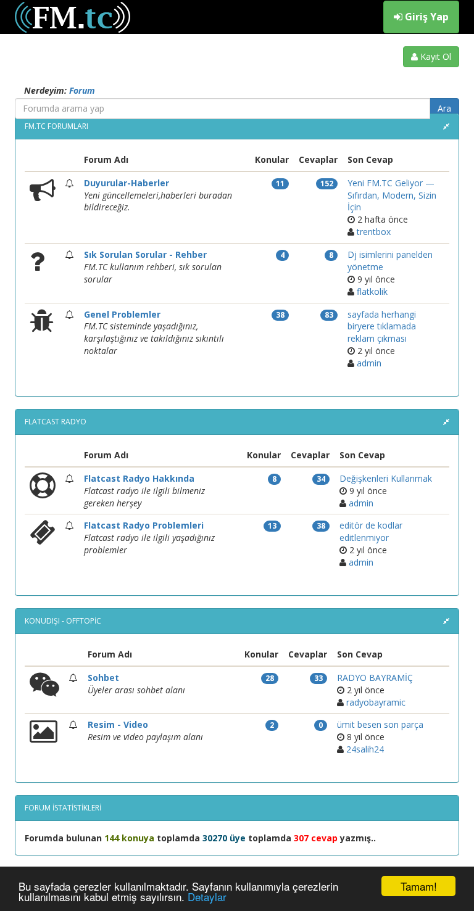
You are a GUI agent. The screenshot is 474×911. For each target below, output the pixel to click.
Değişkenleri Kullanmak (385, 478)
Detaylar (207, 896)
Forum (82, 90)
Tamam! (419, 886)
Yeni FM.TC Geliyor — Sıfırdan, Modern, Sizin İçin (391, 195)
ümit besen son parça (380, 724)
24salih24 (365, 749)
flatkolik (372, 291)
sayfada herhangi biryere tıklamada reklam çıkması (381, 326)
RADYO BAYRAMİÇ (375, 677)
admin (369, 363)
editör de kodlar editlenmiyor (370, 531)
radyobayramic (375, 702)
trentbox (374, 231)
